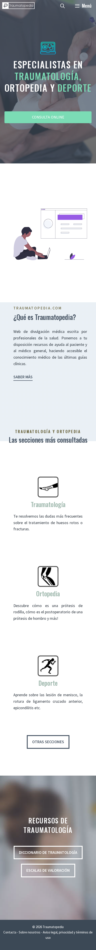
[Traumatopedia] (18, 5)
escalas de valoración (48, 870)
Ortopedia (48, 593)
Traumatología (48, 504)
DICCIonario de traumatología (48, 852)
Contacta (9, 932)
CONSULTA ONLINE (48, 117)
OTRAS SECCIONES (48, 741)
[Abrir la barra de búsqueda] (62, 5)
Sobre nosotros (30, 932)
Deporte (48, 683)
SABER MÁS (23, 376)
